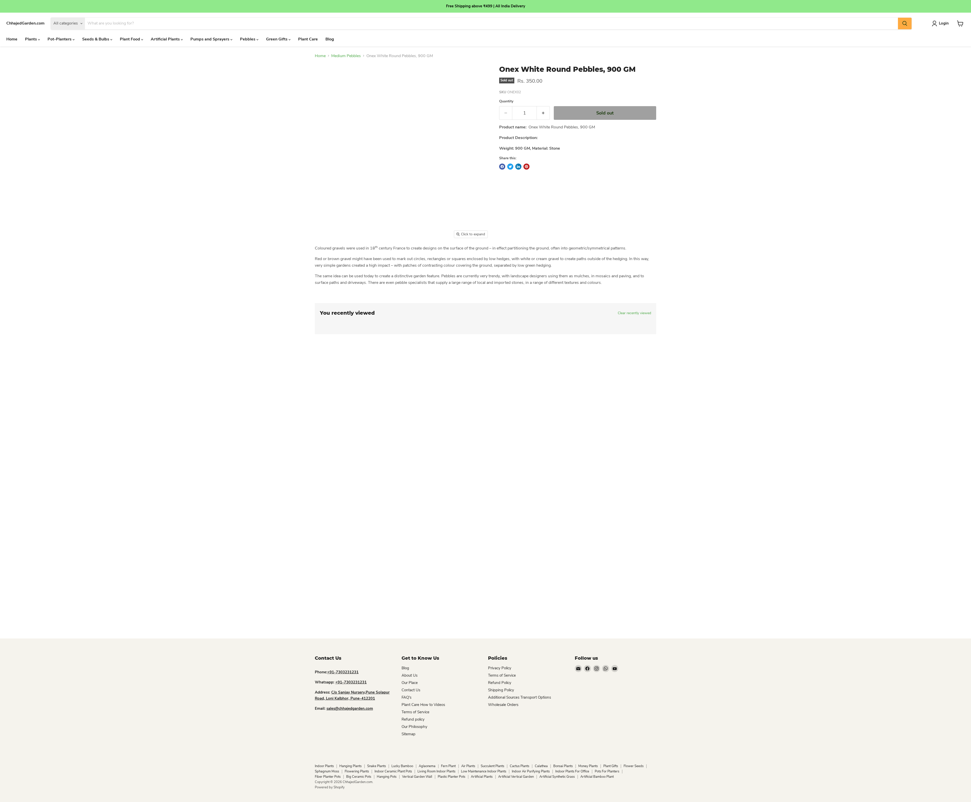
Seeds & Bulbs (96, 39)
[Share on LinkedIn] (518, 167)
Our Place (410, 682)
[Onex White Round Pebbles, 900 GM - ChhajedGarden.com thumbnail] (327, 255)
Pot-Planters (60, 39)
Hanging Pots (386, 776)
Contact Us (411, 690)
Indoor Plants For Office (572, 771)
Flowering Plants (357, 771)
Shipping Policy (501, 690)
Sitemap (408, 734)
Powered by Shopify (330, 787)
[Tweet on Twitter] (510, 167)
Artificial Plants (166, 39)
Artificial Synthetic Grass (557, 776)
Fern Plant (448, 766)
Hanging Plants (350, 766)
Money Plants (588, 766)
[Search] (905, 23)
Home (11, 39)
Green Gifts (277, 39)
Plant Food (130, 39)
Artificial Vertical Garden (516, 776)
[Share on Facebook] (502, 167)
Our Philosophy (414, 726)
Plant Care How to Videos (423, 704)
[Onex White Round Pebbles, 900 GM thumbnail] (400, 255)
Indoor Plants (324, 766)
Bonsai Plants (563, 766)
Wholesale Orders (503, 704)
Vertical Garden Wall (417, 776)
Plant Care (308, 39)
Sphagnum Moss (327, 771)
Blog (329, 39)
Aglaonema (427, 766)
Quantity (506, 101)
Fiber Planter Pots (328, 776)
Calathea (541, 766)
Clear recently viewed (634, 313)
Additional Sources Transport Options (519, 697)
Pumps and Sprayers (210, 39)
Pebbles (248, 39)
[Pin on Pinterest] (526, 167)
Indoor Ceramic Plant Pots (393, 771)
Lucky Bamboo (402, 766)
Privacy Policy (499, 668)
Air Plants (468, 766)
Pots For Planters (607, 771)
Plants (31, 39)
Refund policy (413, 719)
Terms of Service (415, 712)
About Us (409, 675)
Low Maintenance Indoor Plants (483, 771)
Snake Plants (376, 766)
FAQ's (406, 697)
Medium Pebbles (346, 56)
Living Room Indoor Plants (436, 771)
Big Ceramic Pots (358, 776)
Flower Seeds (634, 766)
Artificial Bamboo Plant (597, 776)
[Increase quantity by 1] (543, 113)
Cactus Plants (519, 766)
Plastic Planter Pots (451, 776)
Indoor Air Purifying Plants (531, 771)
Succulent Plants (492, 766)
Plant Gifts (610, 766)
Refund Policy (499, 682)
